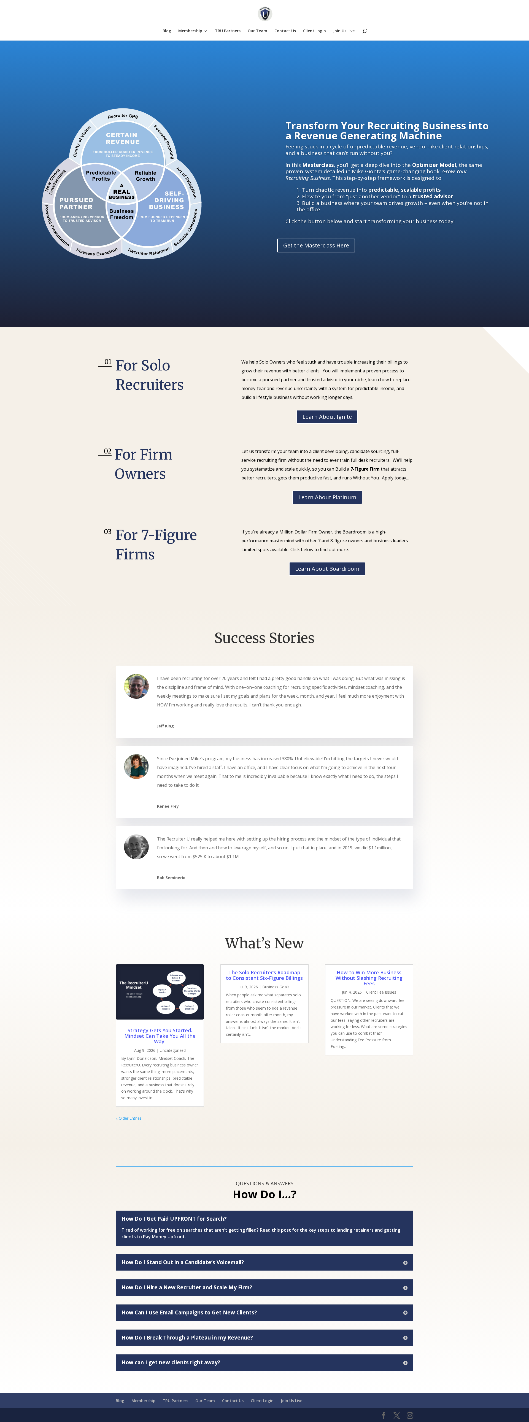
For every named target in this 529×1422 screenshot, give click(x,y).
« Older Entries (129, 1118)
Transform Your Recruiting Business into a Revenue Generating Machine (387, 130)
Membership (190, 31)
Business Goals (276, 986)
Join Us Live (344, 31)
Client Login (314, 31)
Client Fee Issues (381, 992)
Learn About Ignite (327, 416)
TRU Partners (228, 31)
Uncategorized (173, 1050)
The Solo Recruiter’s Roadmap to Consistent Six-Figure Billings (264, 975)
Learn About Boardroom (327, 568)
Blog (167, 31)
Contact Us (285, 31)
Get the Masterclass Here (316, 245)
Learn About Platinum (327, 497)
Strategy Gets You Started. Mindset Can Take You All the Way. (160, 1036)
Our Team (257, 31)
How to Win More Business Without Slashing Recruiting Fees (369, 978)
